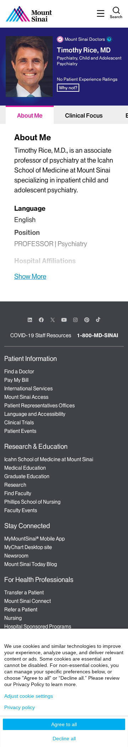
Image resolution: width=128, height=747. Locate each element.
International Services (28, 388)
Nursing (13, 618)
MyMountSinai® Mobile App (34, 539)
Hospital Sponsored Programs (37, 626)
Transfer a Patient (24, 592)
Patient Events (20, 431)
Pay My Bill (16, 380)
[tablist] (64, 115)
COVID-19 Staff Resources (40, 335)
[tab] (30, 115)
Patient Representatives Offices (39, 405)
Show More (30, 276)
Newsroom (16, 556)
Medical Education (25, 468)
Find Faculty (17, 493)
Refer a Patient (20, 609)
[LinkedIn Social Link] (29, 320)
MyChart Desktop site (28, 547)
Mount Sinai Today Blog (30, 564)
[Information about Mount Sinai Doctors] (109, 39)
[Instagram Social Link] (75, 320)
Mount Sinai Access (26, 397)
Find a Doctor (19, 371)
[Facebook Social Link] (41, 319)
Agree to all (64, 724)
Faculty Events (20, 510)
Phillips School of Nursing (32, 502)
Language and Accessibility (34, 414)
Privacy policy (19, 707)
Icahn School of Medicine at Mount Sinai (48, 459)
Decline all (64, 738)
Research (15, 485)
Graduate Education (26, 476)
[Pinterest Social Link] (86, 319)
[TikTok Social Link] (98, 319)
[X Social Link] (52, 320)
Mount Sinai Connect (27, 601)
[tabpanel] (64, 205)
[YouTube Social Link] (64, 319)
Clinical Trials (19, 422)
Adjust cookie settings (28, 696)
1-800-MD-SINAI (97, 335)
